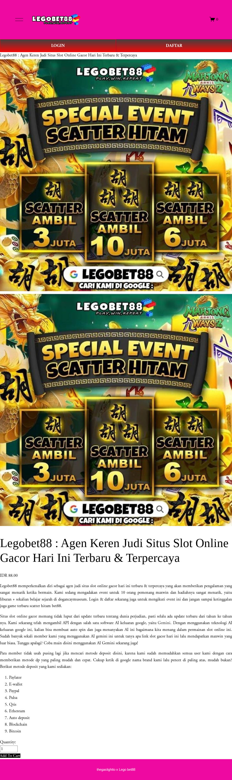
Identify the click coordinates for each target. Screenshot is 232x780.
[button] (10, 755)
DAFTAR (174, 45)
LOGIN (58, 45)
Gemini (164, 623)
